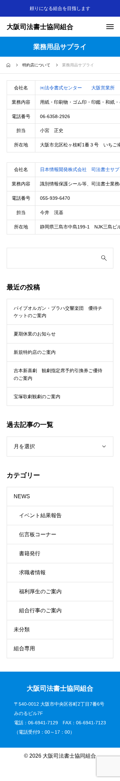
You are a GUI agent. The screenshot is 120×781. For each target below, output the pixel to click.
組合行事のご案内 (40, 610)
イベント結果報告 (40, 515)
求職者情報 (32, 572)
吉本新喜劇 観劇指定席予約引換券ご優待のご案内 (58, 374)
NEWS (22, 496)
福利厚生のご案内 (40, 591)
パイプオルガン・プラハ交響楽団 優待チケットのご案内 (58, 311)
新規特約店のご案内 (35, 352)
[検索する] (104, 258)
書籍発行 (29, 553)
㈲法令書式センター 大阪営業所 (77, 87)
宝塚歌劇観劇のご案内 (37, 396)
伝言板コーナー (37, 534)
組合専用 (24, 648)
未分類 (22, 629)
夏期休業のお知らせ (35, 333)
